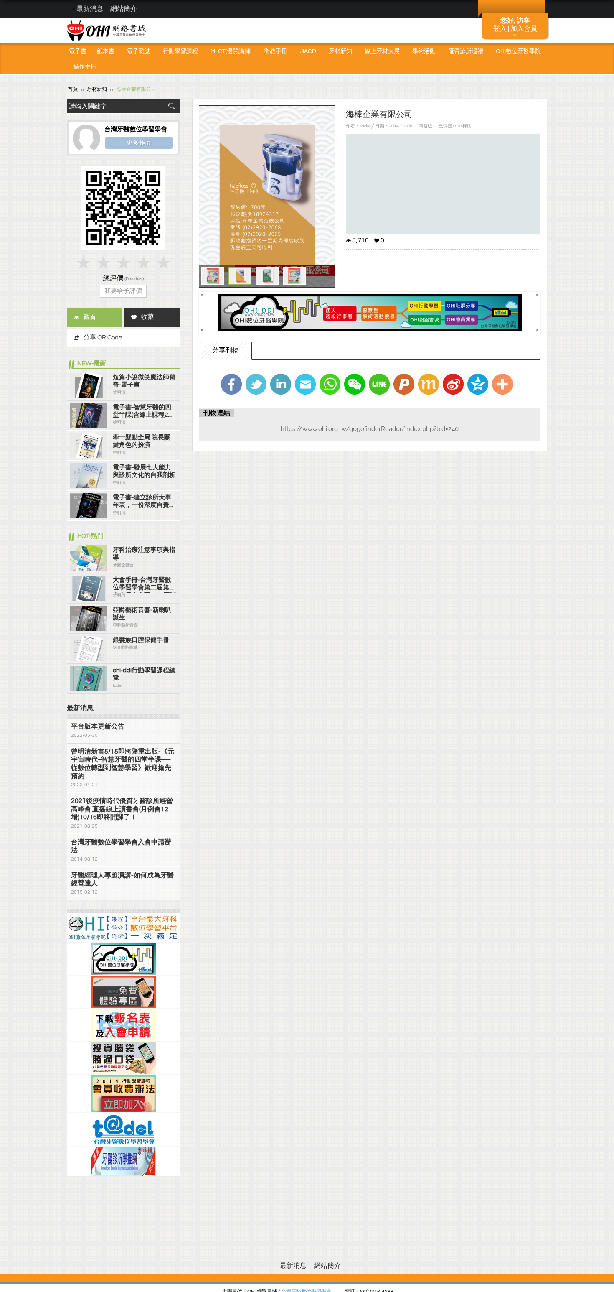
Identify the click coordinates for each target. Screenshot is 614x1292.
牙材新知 (340, 51)
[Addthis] (502, 384)
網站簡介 (123, 8)
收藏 (147, 317)
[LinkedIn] (280, 384)
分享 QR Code (103, 337)
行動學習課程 (180, 51)
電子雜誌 (138, 51)
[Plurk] (403, 384)
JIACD (308, 51)
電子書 (77, 51)
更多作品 (139, 142)
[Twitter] (256, 384)
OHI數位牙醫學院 (518, 51)
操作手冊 (84, 67)
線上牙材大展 (382, 51)
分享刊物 (225, 350)
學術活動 (424, 51)
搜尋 (171, 106)
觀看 (90, 317)
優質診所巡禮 (465, 51)
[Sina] (453, 384)
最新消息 (89, 8)
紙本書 (105, 51)
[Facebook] (231, 384)
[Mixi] (428, 384)
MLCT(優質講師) (231, 51)
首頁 (73, 89)
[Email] (305, 384)
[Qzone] (477, 384)
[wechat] (354, 384)
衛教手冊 (275, 51)
